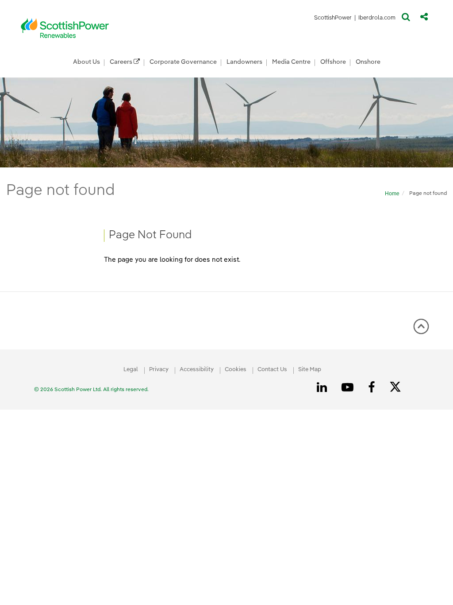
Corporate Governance (183, 62)
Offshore (333, 62)
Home (392, 193)
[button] (406, 19)
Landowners (244, 62)
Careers (122, 62)
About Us (86, 62)
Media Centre (291, 62)
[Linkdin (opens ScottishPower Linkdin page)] (323, 387)
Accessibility (197, 369)
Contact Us (272, 369)
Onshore (368, 62)
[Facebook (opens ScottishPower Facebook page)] (373, 387)
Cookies (235, 369)
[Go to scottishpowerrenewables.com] (65, 28)
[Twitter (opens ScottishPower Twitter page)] (398, 388)
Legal (130, 369)
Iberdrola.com (377, 19)
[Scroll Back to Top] (421, 329)
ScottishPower (333, 19)
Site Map (309, 369)
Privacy (159, 369)
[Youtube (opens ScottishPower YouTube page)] (349, 387)
